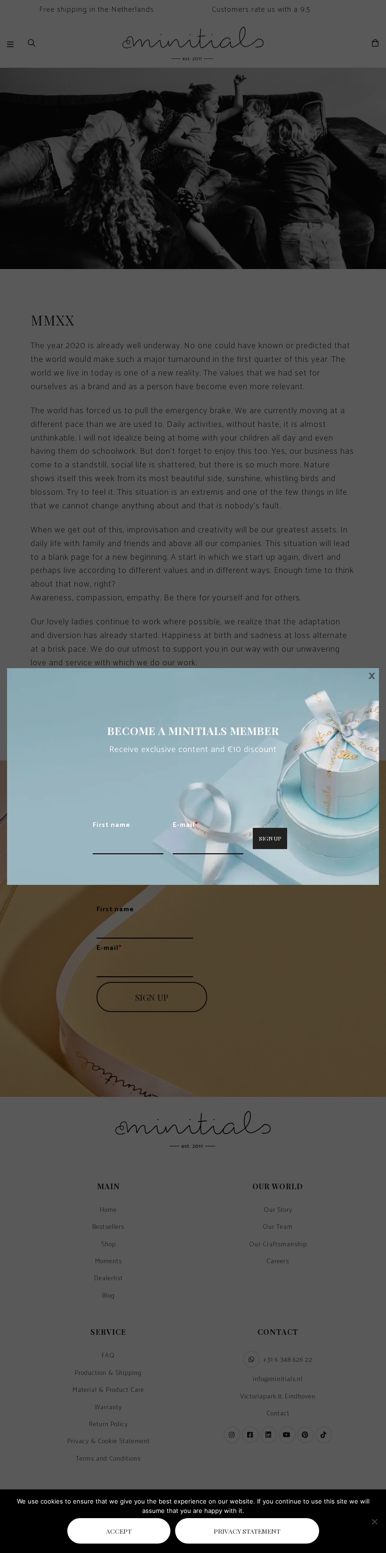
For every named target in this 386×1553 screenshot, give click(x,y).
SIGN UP (270, 838)
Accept (119, 1531)
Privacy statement (247, 1531)
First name (111, 825)
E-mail (185, 825)
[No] (374, 1521)
